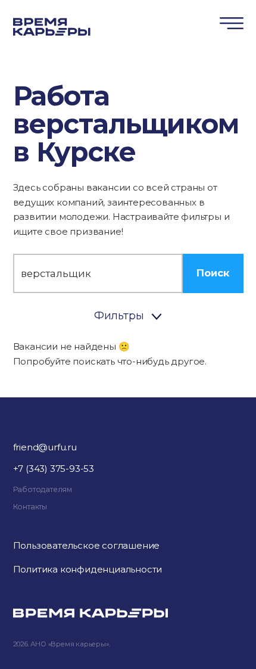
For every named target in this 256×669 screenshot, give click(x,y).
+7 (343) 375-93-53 (53, 468)
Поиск (212, 273)
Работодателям (42, 489)
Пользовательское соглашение (86, 545)
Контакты (30, 506)
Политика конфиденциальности (88, 569)
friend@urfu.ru (45, 447)
